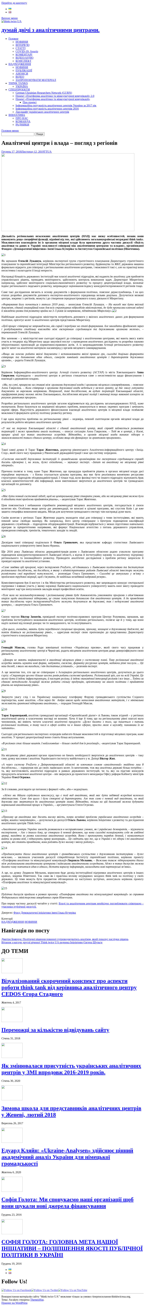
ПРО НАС (22, 118)
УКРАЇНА (22, 86)
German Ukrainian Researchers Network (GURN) (44, 92)
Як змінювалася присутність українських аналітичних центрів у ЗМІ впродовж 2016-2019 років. (71, 1069)
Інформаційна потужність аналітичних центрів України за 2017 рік (56, 105)
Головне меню (10, 130)
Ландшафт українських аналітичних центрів (42, 111)
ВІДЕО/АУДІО (24, 57)
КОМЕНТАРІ (24, 54)
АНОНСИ (22, 73)
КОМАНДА (23, 121)
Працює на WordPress (14, 1302)
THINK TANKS (18, 83)
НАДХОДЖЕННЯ (19, 64)
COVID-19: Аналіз (27, 51)
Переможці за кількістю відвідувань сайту (55, 1030)
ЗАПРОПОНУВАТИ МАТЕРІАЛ (36, 80)
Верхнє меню (9, 18)
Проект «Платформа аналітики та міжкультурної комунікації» (53, 99)
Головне (13, 38)
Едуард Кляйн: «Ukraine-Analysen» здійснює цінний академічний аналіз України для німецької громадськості (67, 1157)
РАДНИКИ (22, 124)
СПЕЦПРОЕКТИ (19, 89)
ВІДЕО (20, 76)
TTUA (48, 151)
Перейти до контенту (14, 2)
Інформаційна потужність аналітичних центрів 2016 (47, 108)
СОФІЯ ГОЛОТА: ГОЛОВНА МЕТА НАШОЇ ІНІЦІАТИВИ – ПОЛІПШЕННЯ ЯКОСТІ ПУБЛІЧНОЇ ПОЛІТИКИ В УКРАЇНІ (72, 1248)
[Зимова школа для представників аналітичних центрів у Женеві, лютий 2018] (12, 1099)
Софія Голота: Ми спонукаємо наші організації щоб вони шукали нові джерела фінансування (67, 1202)
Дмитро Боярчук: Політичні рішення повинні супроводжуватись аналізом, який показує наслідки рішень (64, 939)
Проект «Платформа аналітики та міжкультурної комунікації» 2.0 (55, 95)
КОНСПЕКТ (23, 60)
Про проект (30, 102)
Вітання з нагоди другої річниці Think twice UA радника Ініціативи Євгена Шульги (51, 942)
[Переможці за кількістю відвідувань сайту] (12, 1021)
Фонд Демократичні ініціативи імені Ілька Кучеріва (44, 912)
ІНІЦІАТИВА (16, 115)
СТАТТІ (20, 48)
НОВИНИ (22, 41)
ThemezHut (37, 1299)
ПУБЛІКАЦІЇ (24, 70)
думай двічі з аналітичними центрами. (50, 30)
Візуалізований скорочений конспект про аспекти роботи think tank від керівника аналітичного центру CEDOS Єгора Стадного (69, 987)
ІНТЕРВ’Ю (22, 45)
